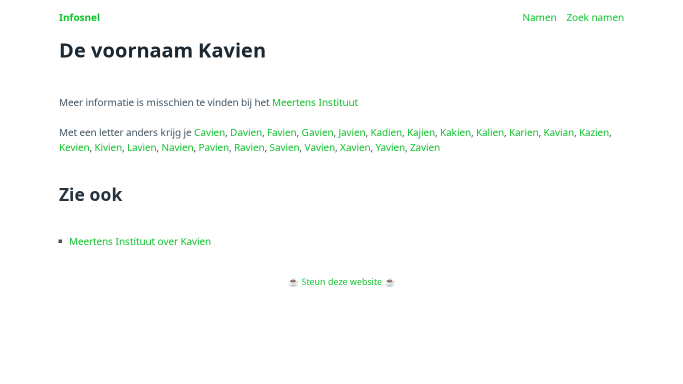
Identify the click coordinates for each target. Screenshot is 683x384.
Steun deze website (342, 282)
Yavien (390, 147)
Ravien (249, 147)
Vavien (319, 147)
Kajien (421, 132)
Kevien (74, 147)
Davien (246, 132)
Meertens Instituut (315, 102)
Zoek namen (595, 17)
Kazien (594, 132)
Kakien (455, 132)
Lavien (141, 147)
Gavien (318, 132)
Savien (285, 147)
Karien (523, 132)
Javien (352, 132)
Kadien (386, 132)
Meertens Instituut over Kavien (140, 241)
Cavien (209, 132)
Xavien (355, 147)
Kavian (559, 132)
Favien (281, 132)
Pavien (213, 147)
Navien (178, 147)
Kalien (490, 132)
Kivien (108, 147)
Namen (539, 17)
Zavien (425, 147)
